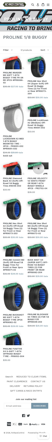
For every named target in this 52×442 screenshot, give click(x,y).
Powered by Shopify (37, 433)
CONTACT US (38, 381)
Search (9, 376)
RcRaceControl (17, 433)
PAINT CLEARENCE (17, 381)
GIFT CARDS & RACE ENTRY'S (26, 390)
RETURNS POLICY (33, 386)
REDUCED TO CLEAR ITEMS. (31, 376)
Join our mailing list (26, 399)
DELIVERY (15, 386)
